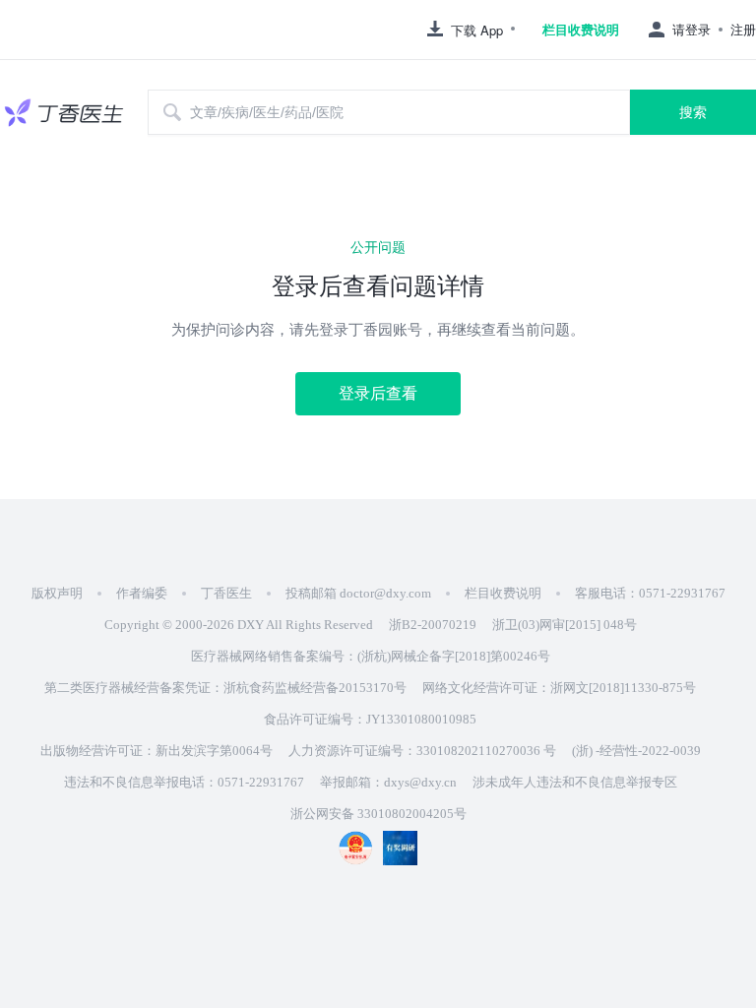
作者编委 (141, 593)
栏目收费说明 (580, 29)
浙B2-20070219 (432, 624)
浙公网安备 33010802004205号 (378, 813)
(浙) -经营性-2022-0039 (636, 750)
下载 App (477, 30)
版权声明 (57, 593)
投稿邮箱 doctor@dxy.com (358, 593)
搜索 (693, 112)
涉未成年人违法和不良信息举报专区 (574, 782)
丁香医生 (226, 593)
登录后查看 (378, 393)
